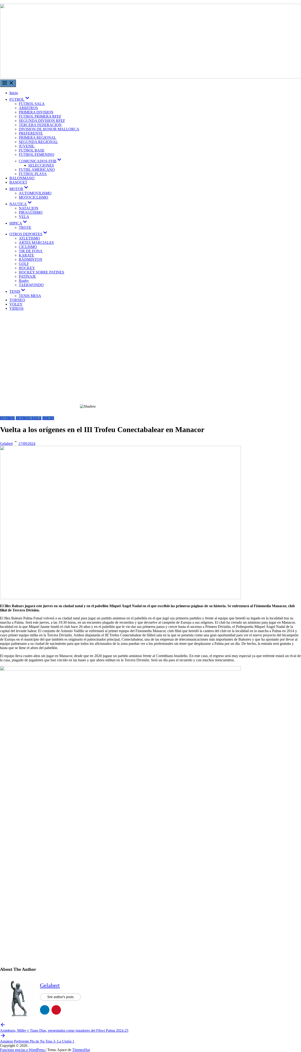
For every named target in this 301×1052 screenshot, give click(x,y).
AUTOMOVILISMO (35, 193)
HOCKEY (27, 268)
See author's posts (60, 997)
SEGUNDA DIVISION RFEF (42, 121)
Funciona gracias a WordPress (23, 1050)
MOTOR (19, 189)
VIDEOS (16, 308)
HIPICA (18, 223)
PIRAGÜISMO (31, 212)
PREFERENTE (31, 133)
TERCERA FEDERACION (40, 125)
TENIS (17, 291)
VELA (24, 217)
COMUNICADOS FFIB (40, 161)
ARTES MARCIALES (36, 243)
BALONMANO (22, 178)
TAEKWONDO (31, 285)
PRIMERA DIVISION (36, 112)
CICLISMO (28, 247)
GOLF (24, 264)
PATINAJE (27, 276)
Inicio (13, 93)
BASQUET (18, 182)
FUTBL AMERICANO (37, 170)
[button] (150, 389)
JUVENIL (27, 146)
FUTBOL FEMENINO (36, 155)
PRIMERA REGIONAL (37, 138)
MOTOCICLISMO (33, 197)
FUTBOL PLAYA (33, 174)
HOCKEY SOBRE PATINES (41, 272)
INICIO (48, 418)
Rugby (24, 281)
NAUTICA (20, 204)
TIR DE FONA (31, 251)
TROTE (25, 227)
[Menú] (8, 83)
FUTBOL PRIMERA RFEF (40, 116)
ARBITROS (28, 108)
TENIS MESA (30, 296)
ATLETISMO (29, 238)
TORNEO (17, 300)
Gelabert (6, 444)
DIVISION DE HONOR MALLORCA (49, 129)
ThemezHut (81, 1050)
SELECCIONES (41, 165)
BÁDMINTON (30, 259)
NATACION (28, 208)
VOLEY (16, 304)
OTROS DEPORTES (28, 234)
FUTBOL (19, 99)
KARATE (26, 255)
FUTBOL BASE (31, 150)
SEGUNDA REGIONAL (38, 142)
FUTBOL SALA (32, 104)
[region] (150, 365)
